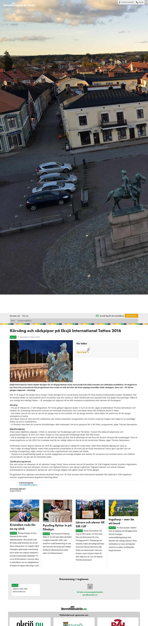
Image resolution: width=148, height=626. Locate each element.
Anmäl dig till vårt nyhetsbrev (112, 315)
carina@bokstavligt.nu (28, 485)
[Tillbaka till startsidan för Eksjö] (17, 3)
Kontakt (141, 2)
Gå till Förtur (131, 316)
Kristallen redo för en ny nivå (23, 527)
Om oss (25, 315)
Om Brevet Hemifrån (127, 2)
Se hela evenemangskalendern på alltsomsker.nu (90, 593)
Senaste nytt (15, 315)
